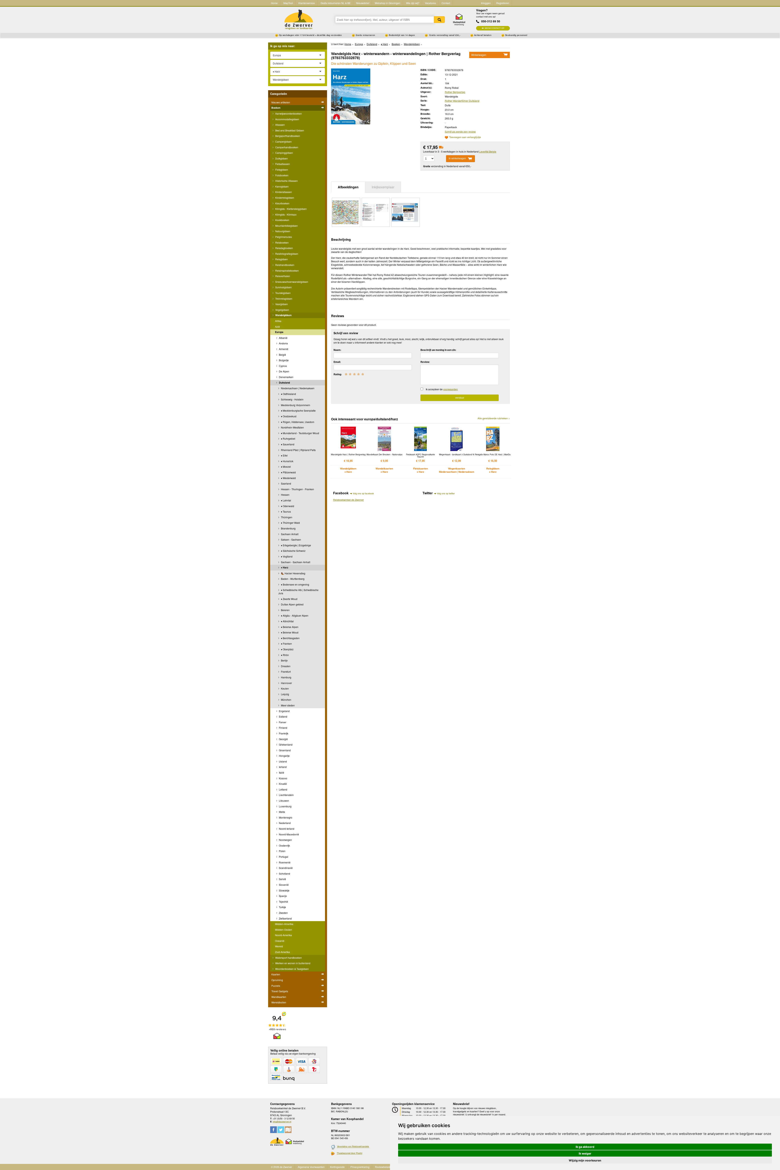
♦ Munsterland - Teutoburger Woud (299, 433)
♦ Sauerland (287, 444)
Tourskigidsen (283, 293)
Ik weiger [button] (585, 1153)
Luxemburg (284, 806)
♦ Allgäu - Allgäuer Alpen (294, 615)
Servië (282, 879)
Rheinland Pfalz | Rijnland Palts (298, 450)
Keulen (284, 688)
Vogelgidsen (282, 309)
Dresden (285, 666)
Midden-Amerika (284, 924)
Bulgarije (283, 360)
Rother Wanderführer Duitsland (462, 100)
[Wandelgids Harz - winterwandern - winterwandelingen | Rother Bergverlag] (350, 96)
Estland (282, 716)
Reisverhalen (282, 276)
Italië (281, 772)
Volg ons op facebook (363, 493)
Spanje (282, 896)
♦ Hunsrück (286, 461)
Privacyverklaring (359, 1167)
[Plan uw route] (288, 1129)
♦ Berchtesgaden (290, 638)
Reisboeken (282, 242)
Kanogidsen (282, 186)
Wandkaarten (278, 997)
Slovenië (283, 884)
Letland (282, 789)
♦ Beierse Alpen (289, 627)
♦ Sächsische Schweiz (293, 550)
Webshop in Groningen (387, 3)
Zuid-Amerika (282, 952)
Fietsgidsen (281, 169)
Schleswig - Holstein (291, 399)
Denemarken (285, 377)
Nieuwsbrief (362, 3)
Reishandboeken (284, 265)
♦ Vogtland (286, 556)
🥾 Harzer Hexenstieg (292, 573)
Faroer (282, 722)
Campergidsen (283, 141)
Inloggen (486, 3)
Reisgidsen (281, 259)
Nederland (284, 823)
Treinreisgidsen (283, 298)
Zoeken (439, 19)
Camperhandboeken (286, 147)
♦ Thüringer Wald (290, 522)
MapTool (288, 3)
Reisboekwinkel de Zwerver (348, 499)
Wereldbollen (278, 1002)
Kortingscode (337, 1167)
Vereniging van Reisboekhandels (353, 1146)
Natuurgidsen (282, 231)
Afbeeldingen (348, 187)
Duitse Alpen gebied (291, 604)
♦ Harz (284, 567)
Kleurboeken (282, 203)
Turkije (282, 907)
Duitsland (284, 382)
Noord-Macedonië (288, 834)
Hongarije (284, 755)
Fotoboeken (281, 175)
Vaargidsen (281, 304)
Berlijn (284, 660)
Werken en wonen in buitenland (292, 963)
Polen (281, 851)
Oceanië (279, 940)
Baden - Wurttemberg (292, 578)
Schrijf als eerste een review (460, 131)
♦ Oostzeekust (288, 416)
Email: (337, 362)
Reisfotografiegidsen (286, 253)
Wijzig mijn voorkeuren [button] (585, 1160)
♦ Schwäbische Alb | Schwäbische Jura (298, 591)
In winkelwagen (457, 158)
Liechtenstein (286, 795)
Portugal (283, 856)
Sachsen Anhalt (289, 534)
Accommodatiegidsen (287, 119)
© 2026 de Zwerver (281, 1167)
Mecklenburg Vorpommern (295, 405)
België (282, 354)
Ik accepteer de (442, 389)
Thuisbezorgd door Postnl (349, 1153)
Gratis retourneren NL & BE (336, 3)
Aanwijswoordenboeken (288, 113)
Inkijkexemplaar (383, 187)
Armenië (283, 349)
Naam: (337, 350)
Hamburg (285, 677)
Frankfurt (285, 671)
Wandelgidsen (283, 315)
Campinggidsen (284, 152)
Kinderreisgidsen (284, 197)
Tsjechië (283, 901)
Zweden (283, 912)
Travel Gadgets (279, 991)
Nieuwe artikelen (280, 102)
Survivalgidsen (283, 287)
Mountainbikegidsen (286, 225)
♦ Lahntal (285, 500)
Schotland (284, 873)
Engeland (284, 711)
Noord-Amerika (283, 935)
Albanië (282, 337)
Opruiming (277, 980)
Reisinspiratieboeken (287, 270)
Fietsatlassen (282, 164)
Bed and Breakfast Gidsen (289, 130)
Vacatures (430, 3)
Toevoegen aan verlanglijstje (465, 137)
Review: (425, 362)
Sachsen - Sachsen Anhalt (295, 562)
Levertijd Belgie (487, 151)
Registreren (502, 3)
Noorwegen (285, 839)
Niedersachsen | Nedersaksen (297, 388)
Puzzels (275, 985)
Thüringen (286, 517)
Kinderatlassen (283, 192)
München (285, 699)
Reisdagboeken (284, 248)
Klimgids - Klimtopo (286, 214)
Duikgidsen (281, 158)
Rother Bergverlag (455, 92)
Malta (281, 811)
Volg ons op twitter (446, 493)
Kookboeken (282, 220)
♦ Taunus (285, 511)
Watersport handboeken (288, 957)
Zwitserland (285, 918)
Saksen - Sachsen (290, 539)
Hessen (284, 494)
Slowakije (283, 890)
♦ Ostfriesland (288, 394)
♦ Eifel (284, 455)
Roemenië (284, 862)
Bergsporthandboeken (287, 136)
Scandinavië (285, 868)
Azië (277, 326)
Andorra (283, 343)
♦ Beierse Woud (289, 632)
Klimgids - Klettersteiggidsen (291, 208)
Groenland (284, 750)
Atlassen (280, 124)
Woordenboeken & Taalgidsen (292, 968)
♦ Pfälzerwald (288, 472)
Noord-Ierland (286, 828)
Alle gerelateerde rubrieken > (494, 418)
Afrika (278, 321)
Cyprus (282, 366)
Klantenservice (306, 3)
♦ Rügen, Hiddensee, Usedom (297, 422)
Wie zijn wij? (412, 3)
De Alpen (283, 371)
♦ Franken (286, 643)
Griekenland (285, 744)
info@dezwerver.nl (282, 1121)
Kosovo (282, 778)
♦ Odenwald (287, 506)
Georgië (283, 739)
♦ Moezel (285, 466)
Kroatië (282, 783)
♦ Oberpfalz (287, 649)
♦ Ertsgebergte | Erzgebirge (295, 545)
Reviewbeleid (382, 1167)
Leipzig (284, 694)
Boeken (275, 108)
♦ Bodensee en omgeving (294, 584)
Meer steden (287, 705)
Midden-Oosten (283, 929)
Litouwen (283, 800)
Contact (446, 3)
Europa (279, 332)
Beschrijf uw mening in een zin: (438, 350)
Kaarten (275, 974)
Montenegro (285, 817)
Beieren (285, 610)
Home (274, 3)
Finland (282, 727)
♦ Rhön (284, 655)
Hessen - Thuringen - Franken (297, 489)
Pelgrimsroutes (283, 237)
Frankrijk (283, 733)
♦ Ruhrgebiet (287, 438)
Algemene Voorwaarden (311, 1167)
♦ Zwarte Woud (288, 599)
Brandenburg (288, 528)
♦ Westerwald (288, 478)
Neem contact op (494, 28)
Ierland (282, 767)
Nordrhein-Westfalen (292, 427)
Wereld (279, 946)
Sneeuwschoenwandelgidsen (291, 281)
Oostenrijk (284, 845)
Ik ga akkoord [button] (585, 1146)
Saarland (285, 483)
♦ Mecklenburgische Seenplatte (298, 410)
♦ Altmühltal (287, 621)
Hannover (286, 683)
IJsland (282, 761)
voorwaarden (450, 389)
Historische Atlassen (286, 180)
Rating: (338, 374)
